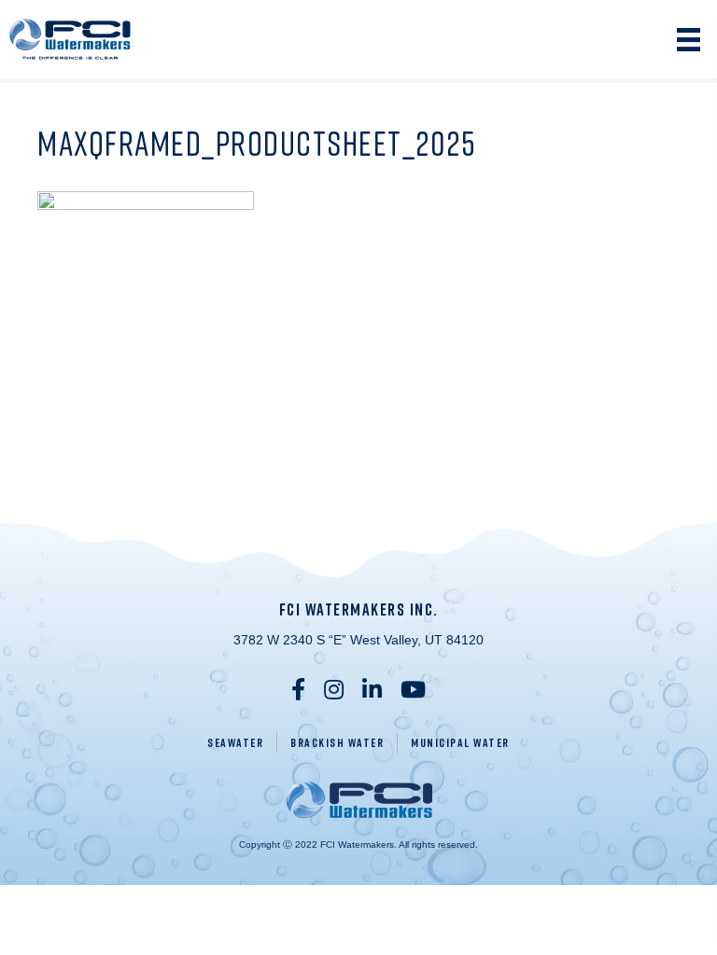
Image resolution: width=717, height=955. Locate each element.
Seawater (235, 742)
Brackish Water (337, 742)
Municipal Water (460, 742)
